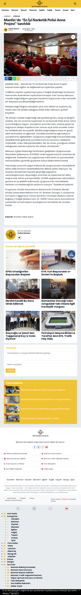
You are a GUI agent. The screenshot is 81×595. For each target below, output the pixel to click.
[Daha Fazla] (18, 78)
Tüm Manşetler (50, 464)
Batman (14, 10)
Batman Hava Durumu (52, 453)
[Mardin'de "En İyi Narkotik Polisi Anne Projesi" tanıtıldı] (40, 54)
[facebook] (18, 508)
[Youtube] (46, 447)
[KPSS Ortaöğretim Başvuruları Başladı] (23, 259)
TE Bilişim (64, 499)
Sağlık (49, 10)
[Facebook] (34, 447)
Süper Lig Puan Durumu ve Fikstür (27, 578)
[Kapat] (79, 590)
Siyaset (24, 10)
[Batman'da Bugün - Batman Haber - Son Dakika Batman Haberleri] (39, 4)
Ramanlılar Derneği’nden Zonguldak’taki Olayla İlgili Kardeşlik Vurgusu (58, 303)
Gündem (5, 10)
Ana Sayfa (12, 513)
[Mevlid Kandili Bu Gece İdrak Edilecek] (23, 288)
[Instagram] (42, 447)
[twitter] (34, 508)
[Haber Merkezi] (11, 234)
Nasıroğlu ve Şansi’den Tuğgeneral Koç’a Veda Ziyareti (20, 335)
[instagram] (50, 508)
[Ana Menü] (5, 4)
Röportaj (11, 551)
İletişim (23, 498)
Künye (32, 498)
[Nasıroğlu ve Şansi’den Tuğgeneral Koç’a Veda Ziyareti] (23, 321)
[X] (38, 447)
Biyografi (11, 554)
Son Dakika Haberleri (14, 469)
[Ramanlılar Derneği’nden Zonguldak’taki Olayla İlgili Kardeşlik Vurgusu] (58, 288)
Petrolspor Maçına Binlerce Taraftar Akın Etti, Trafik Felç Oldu (58, 335)
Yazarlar (11, 548)
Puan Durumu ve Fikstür (15, 464)
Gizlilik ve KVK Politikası (13, 500)
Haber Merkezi (24, 233)
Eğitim (42, 10)
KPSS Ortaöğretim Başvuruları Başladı (18, 273)
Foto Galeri (12, 543)
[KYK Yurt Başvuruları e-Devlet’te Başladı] (58, 259)
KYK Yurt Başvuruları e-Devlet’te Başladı (56, 273)
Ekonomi (33, 10)
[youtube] (66, 508)
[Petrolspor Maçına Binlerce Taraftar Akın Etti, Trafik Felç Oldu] (58, 321)
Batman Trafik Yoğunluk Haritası (56, 458)
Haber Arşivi (48, 469)
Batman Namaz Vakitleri (16, 458)
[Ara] (75, 4)
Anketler (11, 556)
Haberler (7, 16)
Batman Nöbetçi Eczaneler (17, 453)
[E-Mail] (19, 237)
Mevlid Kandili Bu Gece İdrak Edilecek (20, 302)
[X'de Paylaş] (10, 78)
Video (10, 545)
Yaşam (57, 10)
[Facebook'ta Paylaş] (6, 78)
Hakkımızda (11, 498)
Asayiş (65, 10)
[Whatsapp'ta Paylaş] (14, 78)
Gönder (10, 370)
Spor (73, 10)
